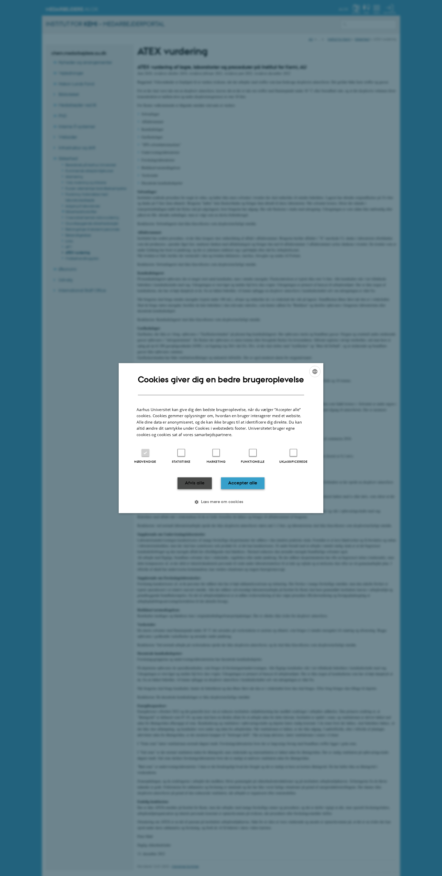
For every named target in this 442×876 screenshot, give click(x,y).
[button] (220, 502)
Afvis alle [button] (195, 483)
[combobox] (314, 371)
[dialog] (221, 438)
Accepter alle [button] (242, 483)
